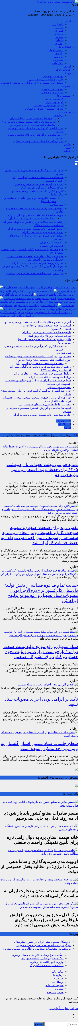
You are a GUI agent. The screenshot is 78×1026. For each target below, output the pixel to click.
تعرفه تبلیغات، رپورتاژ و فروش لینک (41, 187)
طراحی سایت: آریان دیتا (64, 1008)
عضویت (66, 86)
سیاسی (59, 37)
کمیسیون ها (64, 95)
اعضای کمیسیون (53, 180)
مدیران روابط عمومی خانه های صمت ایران (37, 263)
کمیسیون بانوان (54, 102)
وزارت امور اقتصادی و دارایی (46, 961)
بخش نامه (57, 63)
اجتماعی (58, 43)
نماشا (67, 427)
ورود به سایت (55, 992)
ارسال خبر (57, 981)
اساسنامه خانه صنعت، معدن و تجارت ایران (32, 125)
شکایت (67, 151)
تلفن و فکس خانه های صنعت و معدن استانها (38, 141)
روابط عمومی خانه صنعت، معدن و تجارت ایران (35, 228)
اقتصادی (58, 34)
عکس (67, 144)
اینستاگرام (64, 424)
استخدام (58, 978)
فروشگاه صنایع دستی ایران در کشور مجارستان (42, 941)
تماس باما (57, 971)
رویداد (67, 73)
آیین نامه (58, 56)
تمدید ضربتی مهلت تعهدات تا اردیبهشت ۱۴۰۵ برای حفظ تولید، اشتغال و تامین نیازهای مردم (42, 469)
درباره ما (58, 115)
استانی (59, 27)
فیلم (68, 147)
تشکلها (59, 40)
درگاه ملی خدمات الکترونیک (46, 965)
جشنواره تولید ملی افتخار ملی (46, 79)
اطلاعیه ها (65, 47)
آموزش (67, 66)
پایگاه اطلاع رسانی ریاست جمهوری (42, 958)
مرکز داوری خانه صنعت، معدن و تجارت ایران (44, 945)
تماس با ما (65, 112)
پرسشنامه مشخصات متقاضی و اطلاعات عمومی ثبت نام (37, 948)
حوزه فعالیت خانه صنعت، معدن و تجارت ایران (35, 215)
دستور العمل (56, 50)
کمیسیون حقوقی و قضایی (48, 105)
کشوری (59, 30)
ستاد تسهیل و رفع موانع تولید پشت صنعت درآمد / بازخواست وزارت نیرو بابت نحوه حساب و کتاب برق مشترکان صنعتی (40, 651)
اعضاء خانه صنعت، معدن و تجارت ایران (32, 218)
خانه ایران (57, 24)
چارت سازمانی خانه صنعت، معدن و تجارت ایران (29, 121)
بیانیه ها (59, 53)
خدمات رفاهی (63, 69)
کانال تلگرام (63, 421)
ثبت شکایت (56, 204)
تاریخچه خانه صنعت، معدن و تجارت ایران (33, 118)
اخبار (68, 21)
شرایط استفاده (54, 985)
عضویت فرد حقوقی (52, 89)
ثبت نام (59, 988)
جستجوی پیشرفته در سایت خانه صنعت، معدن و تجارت (38, 356)
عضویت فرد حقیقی (52, 92)
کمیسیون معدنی (54, 99)
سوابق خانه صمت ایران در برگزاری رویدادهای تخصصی (32, 82)
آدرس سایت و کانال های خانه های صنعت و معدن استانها (37, 322)
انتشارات (58, 60)
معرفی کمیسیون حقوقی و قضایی (44, 108)
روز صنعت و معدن (53, 76)
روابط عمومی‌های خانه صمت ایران (42, 232)
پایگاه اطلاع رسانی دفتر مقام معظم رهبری (37, 954)
